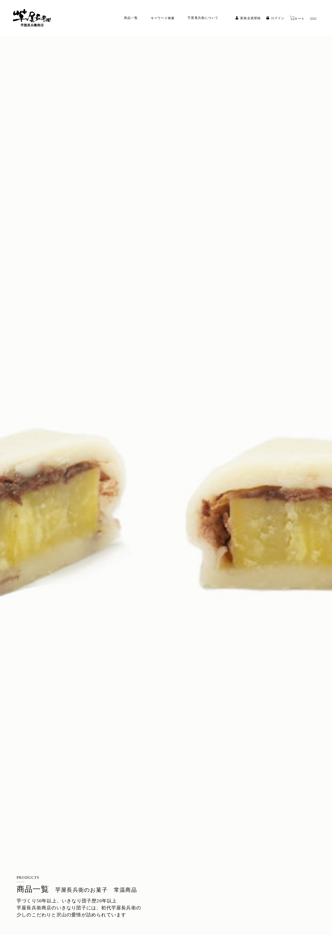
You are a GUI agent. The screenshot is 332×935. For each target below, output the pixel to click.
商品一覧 (131, 18)
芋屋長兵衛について (203, 18)
